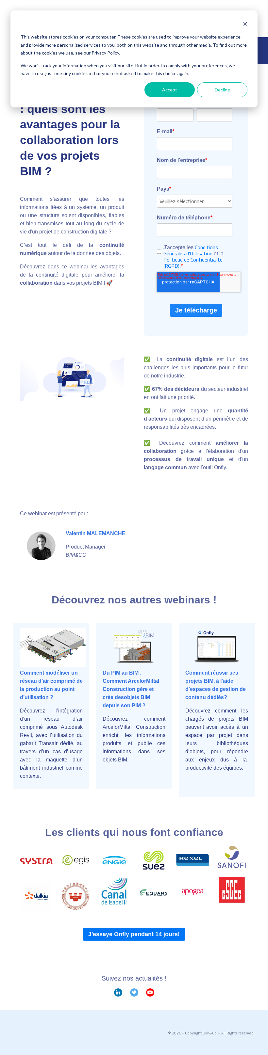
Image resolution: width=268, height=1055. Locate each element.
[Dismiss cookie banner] (245, 25)
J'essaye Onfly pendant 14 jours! (134, 934)
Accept (169, 89)
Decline (222, 89)
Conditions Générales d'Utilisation (190, 250)
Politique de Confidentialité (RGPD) (193, 263)
